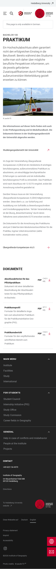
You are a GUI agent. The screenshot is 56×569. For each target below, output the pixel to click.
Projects (7, 448)
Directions (7, 489)
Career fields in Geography (17, 420)
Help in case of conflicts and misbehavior (25, 438)
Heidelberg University (40, 3)
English (33, 520)
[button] (26, 359)
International (10, 381)
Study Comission (12, 415)
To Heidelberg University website (12, 504)
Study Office (9, 409)
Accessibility (8, 540)
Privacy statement (10, 530)
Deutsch (24, 520)
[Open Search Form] (13, 13)
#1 (25, 563)
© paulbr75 (7, 118)
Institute (7, 365)
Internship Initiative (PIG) (16, 404)
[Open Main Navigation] (6, 13)
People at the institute (14, 443)
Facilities (8, 370)
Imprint (6, 535)
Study (6, 376)
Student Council (11, 399)
